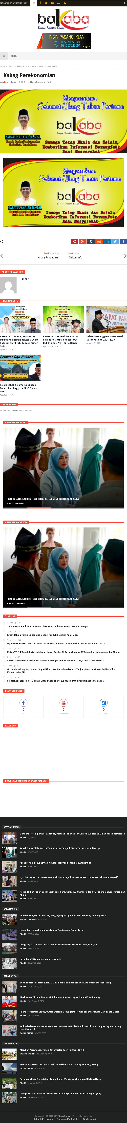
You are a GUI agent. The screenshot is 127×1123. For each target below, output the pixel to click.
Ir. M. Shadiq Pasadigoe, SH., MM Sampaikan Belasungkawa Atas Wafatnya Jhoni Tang (65, 982)
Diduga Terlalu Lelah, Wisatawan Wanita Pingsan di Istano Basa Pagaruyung (60, 1093)
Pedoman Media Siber (68, 1119)
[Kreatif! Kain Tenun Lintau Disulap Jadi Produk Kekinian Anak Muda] (63, 467)
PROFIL (11, 66)
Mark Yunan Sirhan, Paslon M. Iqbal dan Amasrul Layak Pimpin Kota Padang (60, 997)
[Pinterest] (52, 3)
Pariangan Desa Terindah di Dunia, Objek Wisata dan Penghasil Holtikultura (60, 1079)
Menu (14, 56)
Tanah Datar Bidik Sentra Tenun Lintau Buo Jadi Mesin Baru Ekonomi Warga (60, 848)
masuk (14, 411)
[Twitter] (46, 3)
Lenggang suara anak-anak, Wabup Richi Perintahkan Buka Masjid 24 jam (58, 944)
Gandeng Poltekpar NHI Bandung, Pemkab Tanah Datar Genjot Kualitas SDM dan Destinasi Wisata (72, 834)
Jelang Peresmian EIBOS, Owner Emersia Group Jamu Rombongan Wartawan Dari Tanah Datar (69, 1012)
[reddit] (99, 241)
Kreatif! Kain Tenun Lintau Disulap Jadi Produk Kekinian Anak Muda (39, 499)
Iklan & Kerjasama (25, 66)
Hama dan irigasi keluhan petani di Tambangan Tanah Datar (52, 930)
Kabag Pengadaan (48, 255)
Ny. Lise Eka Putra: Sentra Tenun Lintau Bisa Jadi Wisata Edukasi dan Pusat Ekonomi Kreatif (69, 877)
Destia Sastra (26, 1033)
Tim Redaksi (89, 1119)
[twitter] (115, 241)
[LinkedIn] (58, 3)
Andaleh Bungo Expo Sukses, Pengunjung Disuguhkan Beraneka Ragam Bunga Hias (63, 915)
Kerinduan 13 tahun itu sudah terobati (40, 959)
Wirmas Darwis (27, 919)
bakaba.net (65, 1116)
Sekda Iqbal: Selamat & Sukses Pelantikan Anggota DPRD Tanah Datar (18, 388)
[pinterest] (74, 241)
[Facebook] (40, 3)
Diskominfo (75, 255)
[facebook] (123, 241)
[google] (82, 241)
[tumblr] (91, 241)
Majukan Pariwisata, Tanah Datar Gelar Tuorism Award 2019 (52, 1050)
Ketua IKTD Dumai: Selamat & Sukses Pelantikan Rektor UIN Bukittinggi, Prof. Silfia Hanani (60, 339)
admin (5, 82)
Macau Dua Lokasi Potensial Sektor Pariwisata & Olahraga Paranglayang (59, 1064)
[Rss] (65, 3)
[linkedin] (107, 241)
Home (2, 66)
